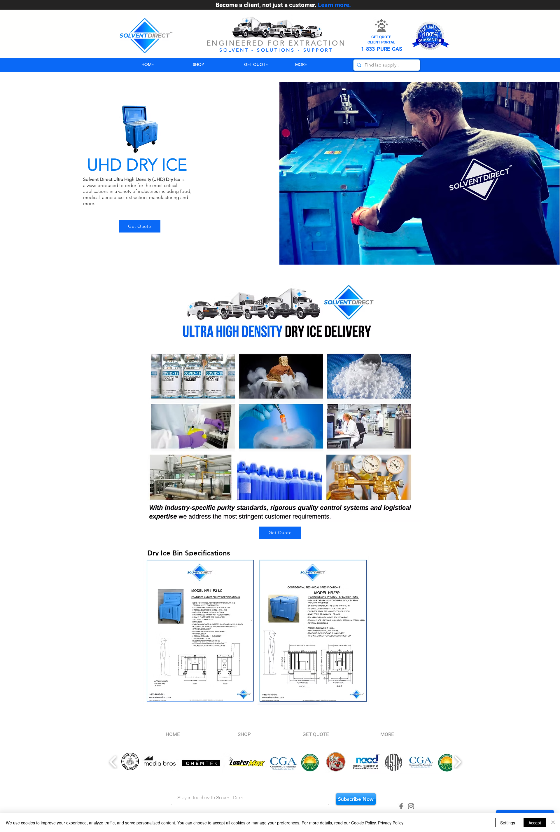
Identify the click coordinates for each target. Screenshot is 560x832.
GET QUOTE (381, 37)
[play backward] (113, 761)
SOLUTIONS (276, 50)
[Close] (553, 822)
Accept (534, 823)
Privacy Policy (390, 823)
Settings (507, 823)
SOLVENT (234, 50)
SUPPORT (318, 50)
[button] (316, 64)
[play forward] (457, 761)
